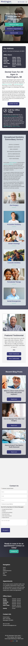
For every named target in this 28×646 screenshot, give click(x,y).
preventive (4, 84)
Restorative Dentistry (14, 151)
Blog (4, 573)
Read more (14, 399)
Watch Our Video (14, 24)
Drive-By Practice (6, 514)
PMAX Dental (20, 638)
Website (4, 510)
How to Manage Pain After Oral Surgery (14, 419)
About (4, 569)
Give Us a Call (14, 33)
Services (5, 572)
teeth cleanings (12, 162)
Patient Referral (5, 517)
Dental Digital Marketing (10, 638)
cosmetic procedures (8, 164)
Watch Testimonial (14, 354)
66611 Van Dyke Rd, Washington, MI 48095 (14, 51)
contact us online (16, 126)
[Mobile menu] (26, 2)
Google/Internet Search (7, 509)
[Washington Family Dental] (5, 2)
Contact (4, 575)
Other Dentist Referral (7, 515)
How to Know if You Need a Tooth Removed (14, 446)
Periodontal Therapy (14, 156)
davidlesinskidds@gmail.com (9, 625)
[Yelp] (11, 641)
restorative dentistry (18, 84)
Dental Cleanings (14, 144)
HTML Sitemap (10, 637)
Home (4, 567)
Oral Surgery (14, 149)
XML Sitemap (18, 637)
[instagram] (16, 641)
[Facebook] (15, 641)
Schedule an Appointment (14, 28)
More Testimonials (14, 358)
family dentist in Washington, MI (10, 116)
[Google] (13, 641)
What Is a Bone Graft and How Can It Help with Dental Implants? (14, 392)
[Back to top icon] (25, 643)
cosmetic (9, 84)
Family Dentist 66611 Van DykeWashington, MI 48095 (8, 618)
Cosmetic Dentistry (14, 147)
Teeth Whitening (14, 158)
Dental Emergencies (14, 153)
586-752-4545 (21, 2)
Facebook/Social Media (7, 512)
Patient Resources (7, 570)
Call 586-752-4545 (13, 103)
